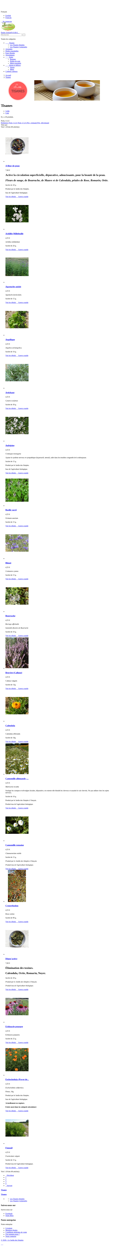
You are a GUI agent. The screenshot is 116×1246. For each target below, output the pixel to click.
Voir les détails (10, 197)
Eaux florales (10, 53)
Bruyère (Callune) (13, 672)
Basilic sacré (11, 510)
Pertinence (5, 123)
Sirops (12, 67)
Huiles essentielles (11, 51)
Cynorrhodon (11, 905)
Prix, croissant (32, 123)
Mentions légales (11, 1230)
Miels (12, 69)
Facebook (8, 1214)
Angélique (10, 339)
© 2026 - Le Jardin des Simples (12, 1240)
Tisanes (9, 43)
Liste (7, 113)
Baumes (13, 59)
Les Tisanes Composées (18, 47)
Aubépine (9, 445)
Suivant (8, 1186)
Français (8, 18)
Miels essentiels (15, 63)
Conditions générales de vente (16, 1232)
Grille (7, 111)
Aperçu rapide (22, 197)
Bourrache (10, 616)
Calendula (10, 725)
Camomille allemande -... (17, 778)
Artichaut (9, 392)
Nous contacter (10, 1236)
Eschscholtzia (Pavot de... (17, 1079)
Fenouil (8, 1148)
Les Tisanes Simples (17, 45)
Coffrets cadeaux (11, 71)
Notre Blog (9, 1216)
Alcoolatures (9, 55)
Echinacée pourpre (14, 1026)
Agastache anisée (13, 286)
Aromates (8, 49)
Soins (9, 57)
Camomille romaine (14, 845)
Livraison (8, 1228)
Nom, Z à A (22, 123)
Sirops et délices (13, 65)
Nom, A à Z (13, 123)
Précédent (9, 1175)
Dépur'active (11, 958)
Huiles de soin (15, 61)
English (8, 16)
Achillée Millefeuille (14, 233)
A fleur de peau (12, 166)
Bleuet (8, 563)
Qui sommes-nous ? (12, 1234)
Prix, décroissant (43, 123)
